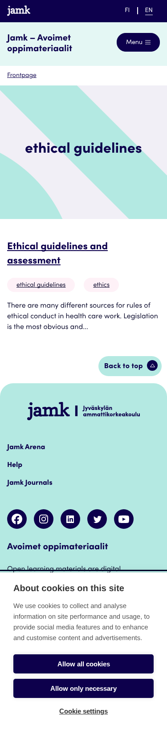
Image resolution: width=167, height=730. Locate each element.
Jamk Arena (26, 447)
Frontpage (22, 76)
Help (14, 465)
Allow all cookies (83, 664)
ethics (101, 285)
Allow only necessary (83, 688)
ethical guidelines (40, 285)
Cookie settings (83, 711)
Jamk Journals (30, 483)
